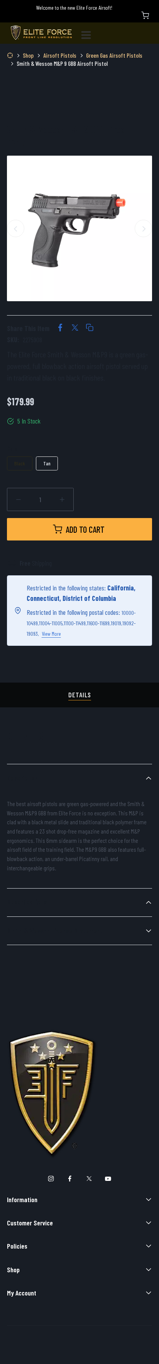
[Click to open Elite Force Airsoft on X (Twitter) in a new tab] (89, 1179)
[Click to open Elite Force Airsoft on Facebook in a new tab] (70, 1179)
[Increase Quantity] (62, 499)
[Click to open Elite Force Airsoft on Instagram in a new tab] (50, 1179)
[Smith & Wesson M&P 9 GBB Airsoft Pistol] (79, 228)
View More (51, 633)
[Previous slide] (15, 228)
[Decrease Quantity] (18, 499)
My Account (21, 1293)
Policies (17, 1246)
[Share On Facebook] (60, 328)
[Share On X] (75, 328)
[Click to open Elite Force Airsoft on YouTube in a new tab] (108, 1179)
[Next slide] (143, 228)
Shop (13, 1269)
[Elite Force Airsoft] (41, 33)
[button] (89, 328)
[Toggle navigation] (89, 33)
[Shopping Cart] (145, 15)
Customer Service (30, 1222)
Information (22, 1199)
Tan (47, 463)
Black (19, 463)
